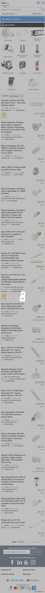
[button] (23, 293)
